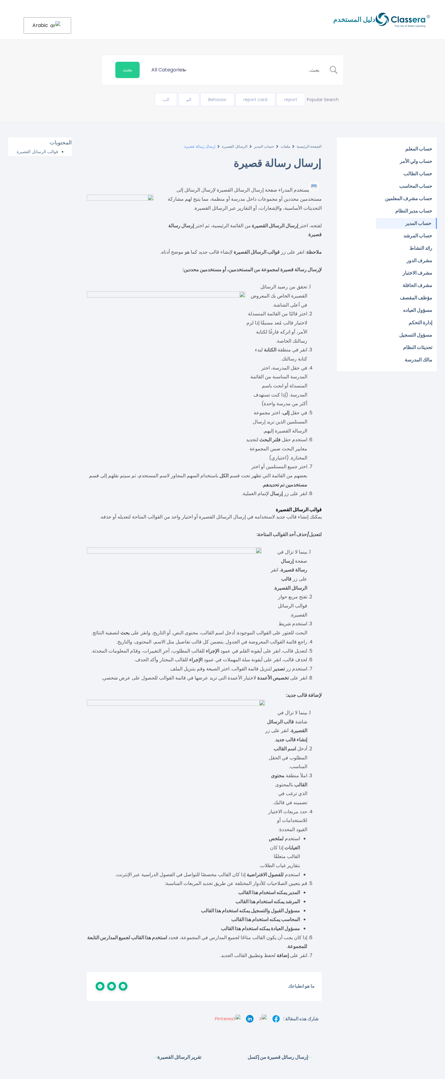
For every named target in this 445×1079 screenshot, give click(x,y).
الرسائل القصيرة (234, 146)
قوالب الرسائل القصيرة (37, 152)
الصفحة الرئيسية (309, 146)
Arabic (40, 25)
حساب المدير (264, 146)
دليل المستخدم (354, 19)
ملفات (285, 146)
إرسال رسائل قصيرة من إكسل (278, 1057)
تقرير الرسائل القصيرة (179, 1057)
